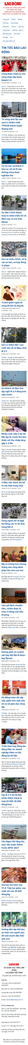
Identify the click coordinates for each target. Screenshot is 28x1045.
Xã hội (13, 19)
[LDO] (14, 64)
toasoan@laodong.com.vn (14, 1000)
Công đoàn (6, 30)
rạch (3, 137)
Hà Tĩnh (4, 533)
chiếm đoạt (11, 627)
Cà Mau (3, 357)
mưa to (10, 232)
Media (20, 19)
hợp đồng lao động (15, 764)
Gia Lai (3, 86)
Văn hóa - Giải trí (17, 30)
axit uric (13, 947)
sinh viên (4, 452)
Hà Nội (3, 810)
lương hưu (16, 577)
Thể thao (6, 23)
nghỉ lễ (12, 357)
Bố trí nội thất (6, 492)
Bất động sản (7, 34)
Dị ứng (3, 314)
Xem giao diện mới (9, 41)
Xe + (11, 37)
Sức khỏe (17, 34)
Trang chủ (6, 19)
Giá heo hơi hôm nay (7, 901)
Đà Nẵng (4, 713)
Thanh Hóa (5, 401)
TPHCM (4, 135)
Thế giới (5, 37)
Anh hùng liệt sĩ (17, 539)
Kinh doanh (14, 23)
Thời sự (13, 26)
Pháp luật (6, 26)
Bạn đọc (21, 26)
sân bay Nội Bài (20, 664)
